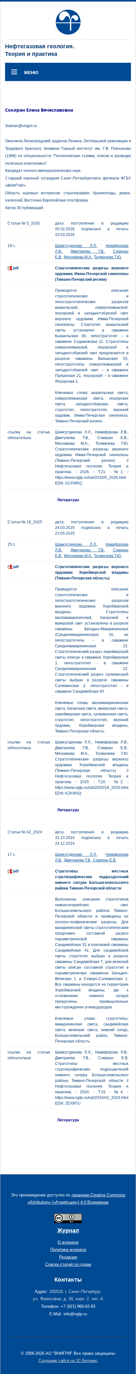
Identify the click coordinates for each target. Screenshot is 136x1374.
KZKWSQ (73, 793)
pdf (16, 268)
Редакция (68, 1257)
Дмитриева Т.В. (87, 251)
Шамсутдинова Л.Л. (76, 246)
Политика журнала (68, 1249)
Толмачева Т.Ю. (108, 257)
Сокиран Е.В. (104, 860)
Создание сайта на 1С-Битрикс (68, 1360)
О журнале (68, 1242)
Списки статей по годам (68, 1264)
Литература (68, 500)
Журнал (68, 1230)
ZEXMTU (73, 1103)
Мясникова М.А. (78, 257)
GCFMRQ (73, 483)
